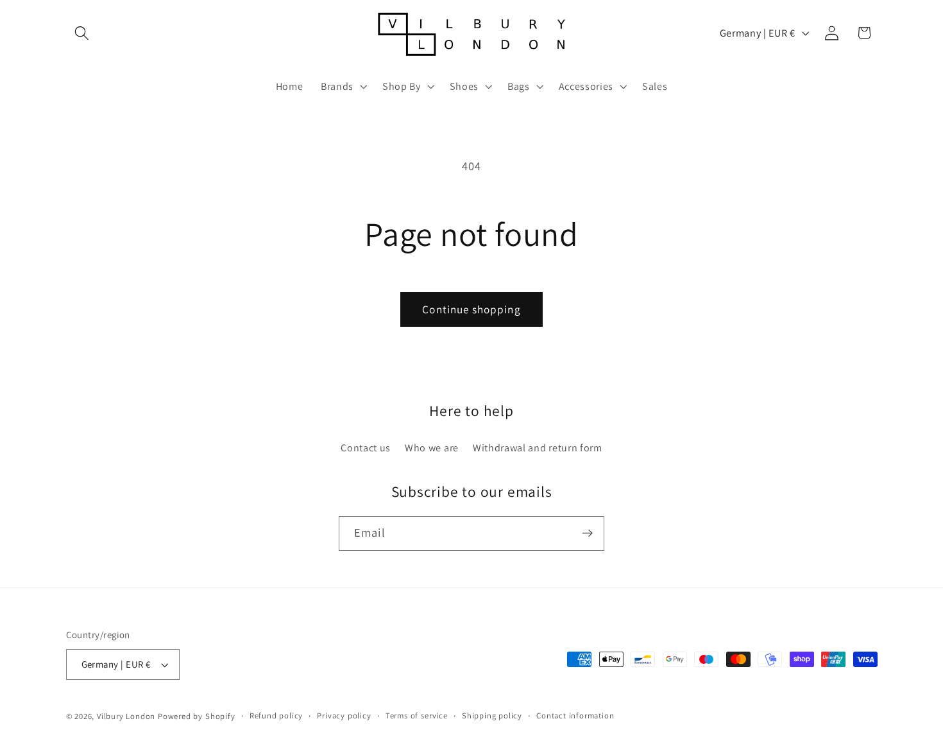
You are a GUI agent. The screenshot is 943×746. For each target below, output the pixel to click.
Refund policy (276, 715)
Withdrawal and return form (537, 448)
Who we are (432, 448)
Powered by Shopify (196, 716)
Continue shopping (471, 309)
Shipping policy (492, 715)
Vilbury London (126, 716)
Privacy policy (344, 715)
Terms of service (417, 715)
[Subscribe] (587, 533)
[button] (82, 33)
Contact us (366, 448)
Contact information (575, 715)
